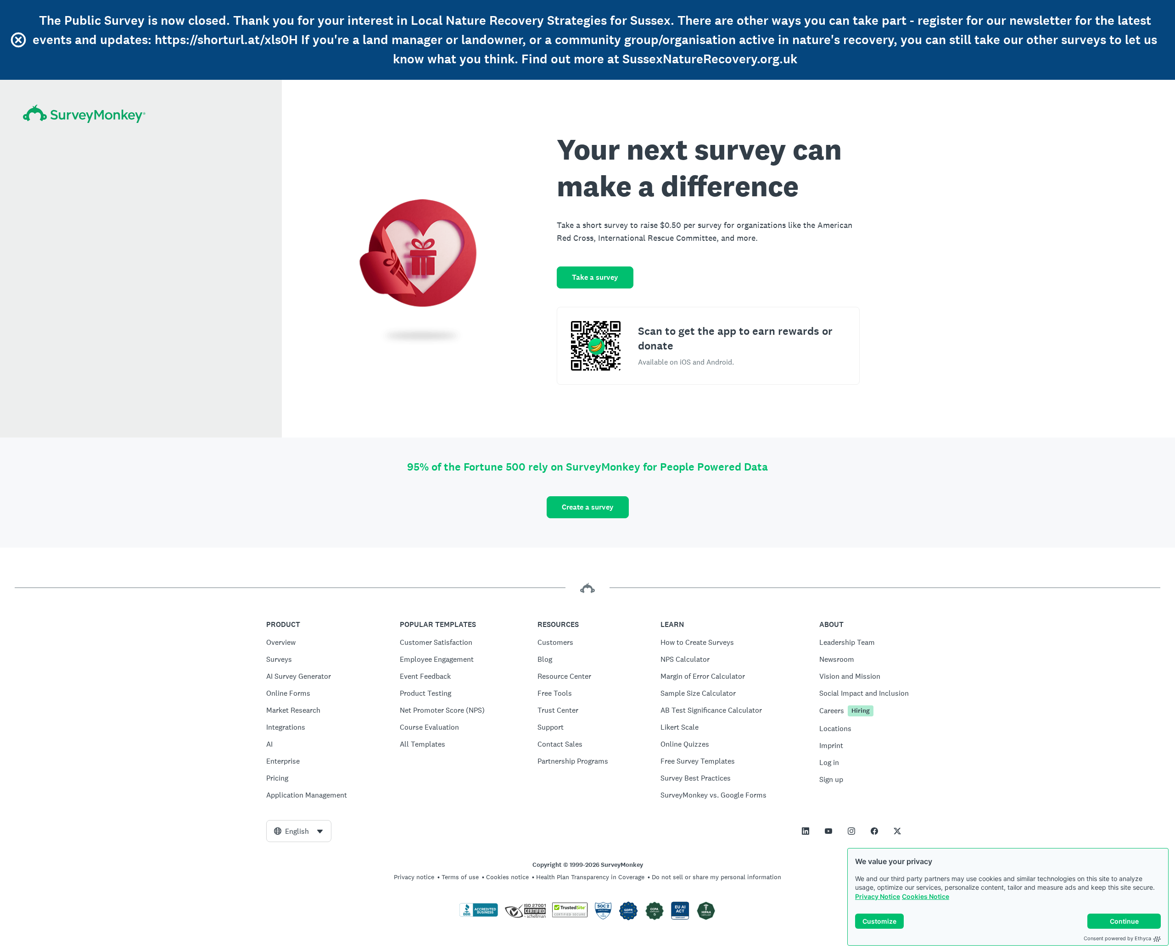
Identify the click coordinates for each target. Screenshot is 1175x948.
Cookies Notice (925, 896)
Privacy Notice (877, 896)
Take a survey (595, 277)
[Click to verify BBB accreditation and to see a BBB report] (478, 915)
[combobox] (298, 831)
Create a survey (588, 507)
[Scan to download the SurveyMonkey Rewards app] (596, 346)
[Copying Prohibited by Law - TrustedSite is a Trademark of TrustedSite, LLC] (570, 915)
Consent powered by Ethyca (1117, 938)
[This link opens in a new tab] (805, 831)
